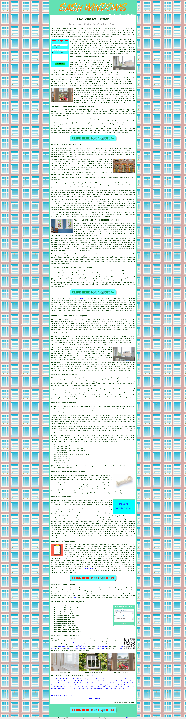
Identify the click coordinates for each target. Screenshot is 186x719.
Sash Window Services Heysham (67, 602)
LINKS (114, 14)
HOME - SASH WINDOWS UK (93, 699)
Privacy (134, 705)
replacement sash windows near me (91, 502)
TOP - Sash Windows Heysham (61, 695)
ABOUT (119, 14)
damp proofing (103, 647)
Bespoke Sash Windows (93, 679)
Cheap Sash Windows (94, 683)
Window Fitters (64, 681)
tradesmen (86, 650)
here (74, 598)
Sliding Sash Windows (118, 681)
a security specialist (79, 645)
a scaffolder (73, 643)
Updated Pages (65, 705)
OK (127, 718)
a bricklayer (100, 649)
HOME (110, 14)
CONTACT (125, 14)
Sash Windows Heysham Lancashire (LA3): (67, 28)
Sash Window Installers (72, 685)
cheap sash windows (122, 548)
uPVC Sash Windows (88, 687)
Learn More (120, 718)
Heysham (82, 298)
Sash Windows (78, 679)
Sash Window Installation (113, 679)
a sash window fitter (89, 641)
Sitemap (52, 705)
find (56, 588)
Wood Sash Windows (104, 687)
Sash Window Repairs (79, 681)
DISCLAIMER (131, 14)
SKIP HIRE (119, 649)
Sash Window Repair (63, 679)
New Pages (57, 705)
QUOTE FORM (89, 568)
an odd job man (81, 647)
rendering (62, 647)
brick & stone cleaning (76, 649)
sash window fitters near (107, 526)
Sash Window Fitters (90, 685)
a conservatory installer (110, 645)
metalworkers (95, 643)
